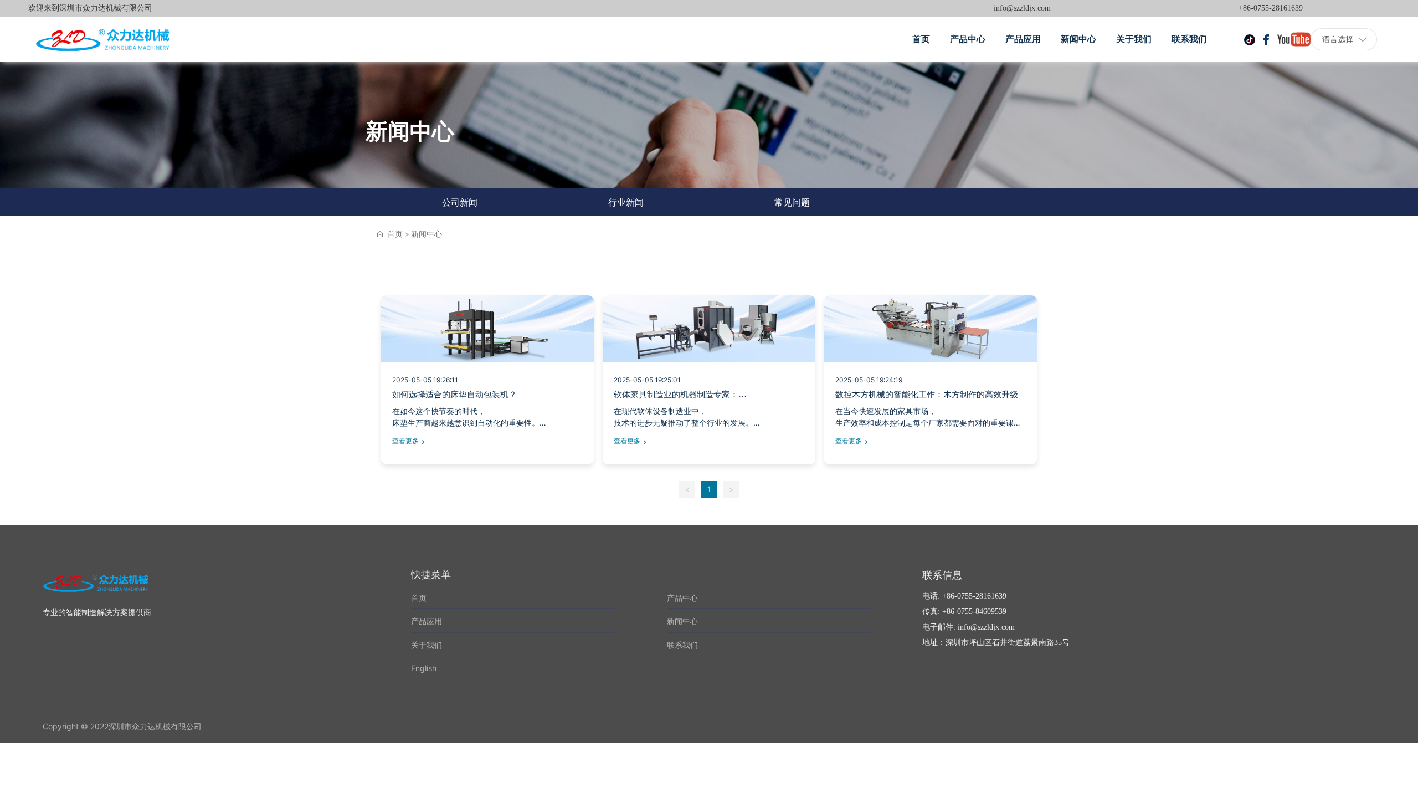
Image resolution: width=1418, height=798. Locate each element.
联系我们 (682, 644)
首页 (419, 597)
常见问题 (792, 202)
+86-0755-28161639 (1271, 8)
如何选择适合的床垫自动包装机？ (454, 394)
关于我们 (426, 644)
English (423, 668)
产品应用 (426, 621)
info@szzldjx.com (1022, 8)
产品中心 (682, 597)
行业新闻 (626, 202)
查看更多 (405, 441)
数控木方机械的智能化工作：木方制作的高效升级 (926, 394)
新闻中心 (682, 621)
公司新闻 (459, 202)
